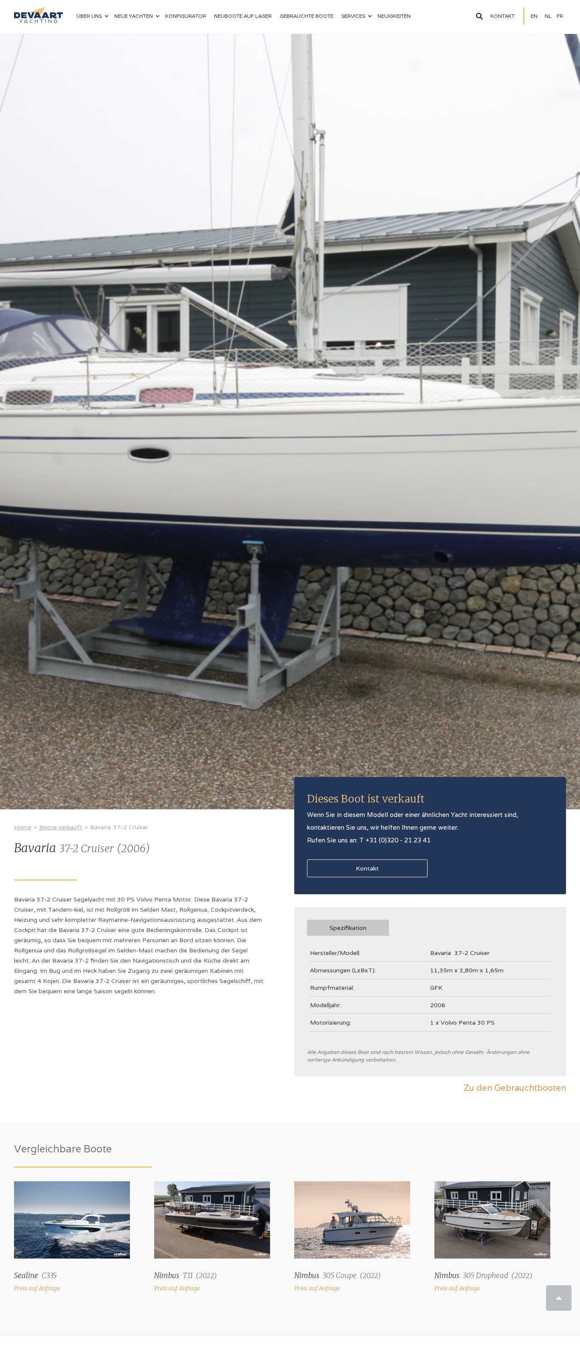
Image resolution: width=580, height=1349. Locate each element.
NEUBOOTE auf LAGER (243, 16)
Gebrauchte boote (306, 16)
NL (548, 16)
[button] (92, 16)
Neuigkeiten (394, 16)
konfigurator (185, 16)
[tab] (348, 928)
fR (560, 16)
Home (22, 827)
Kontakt (502, 16)
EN (534, 16)
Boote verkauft (60, 827)
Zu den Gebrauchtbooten (515, 1088)
